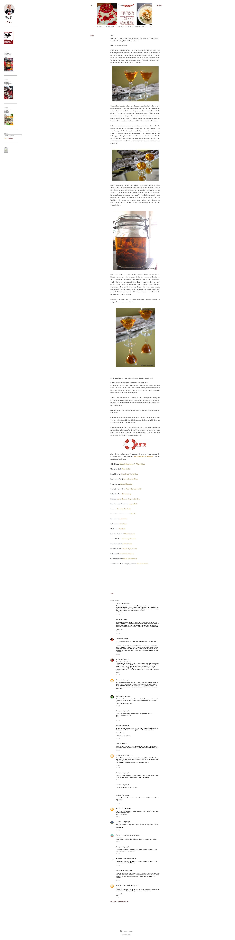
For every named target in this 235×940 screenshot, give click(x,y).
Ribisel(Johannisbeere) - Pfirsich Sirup (132, 464)
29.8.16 (118, 880)
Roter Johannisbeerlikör (134, 489)
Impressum (120, 27)
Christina (118, 785)
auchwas (119, 659)
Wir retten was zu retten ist (143, 456)
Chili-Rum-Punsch (143, 564)
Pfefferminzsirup (129, 534)
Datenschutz (110, 27)
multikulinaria (120, 870)
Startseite (101, 27)
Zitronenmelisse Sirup (126, 554)
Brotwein (119, 795)
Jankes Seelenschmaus (123, 835)
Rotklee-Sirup (127, 544)
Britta (118, 743)
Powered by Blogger (127, 931)
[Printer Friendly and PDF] (6, 152)
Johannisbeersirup (126, 484)
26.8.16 (118, 841)
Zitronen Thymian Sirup (129, 549)
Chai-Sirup (123, 524)
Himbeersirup (126, 494)
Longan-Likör (133, 504)
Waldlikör (122, 529)
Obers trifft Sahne (8, 17)
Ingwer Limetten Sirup (130, 479)
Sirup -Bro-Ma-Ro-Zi (124, 509)
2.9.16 (117, 898)
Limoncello (124, 519)
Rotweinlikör (126, 469)
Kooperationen (140, 27)
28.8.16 (118, 853)
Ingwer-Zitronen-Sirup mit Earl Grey (128, 499)
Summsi (118, 680)
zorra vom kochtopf (122, 859)
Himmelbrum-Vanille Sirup (129, 474)
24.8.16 (118, 614)
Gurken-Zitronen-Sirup (129, 559)
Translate (10, 138)
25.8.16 (117, 816)
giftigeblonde (120, 755)
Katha (118, 619)
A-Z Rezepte (129, 27)
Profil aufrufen (9, 22)
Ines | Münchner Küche (123, 885)
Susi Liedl (119, 696)
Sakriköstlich (120, 808)
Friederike (119, 822)
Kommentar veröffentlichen (119, 902)
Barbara (118, 638)
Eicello (133, 514)
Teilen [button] (92, 35)
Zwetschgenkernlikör (129, 539)
